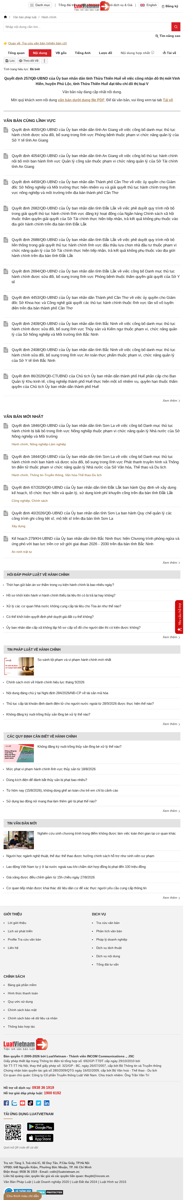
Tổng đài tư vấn (107, 964)
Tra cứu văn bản (108, 923)
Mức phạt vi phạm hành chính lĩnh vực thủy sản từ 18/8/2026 (51, 769)
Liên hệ (13, 948)
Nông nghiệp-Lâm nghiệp (48, 444)
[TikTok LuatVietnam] (30, 1103)
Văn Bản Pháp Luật (17, 1182)
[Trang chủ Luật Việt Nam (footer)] (92, 1044)
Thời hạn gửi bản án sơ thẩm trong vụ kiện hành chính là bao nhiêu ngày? (60, 585)
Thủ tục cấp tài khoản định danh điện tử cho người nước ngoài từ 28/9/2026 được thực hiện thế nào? (80, 703)
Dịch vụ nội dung (108, 956)
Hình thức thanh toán (23, 993)
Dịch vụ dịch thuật (109, 948)
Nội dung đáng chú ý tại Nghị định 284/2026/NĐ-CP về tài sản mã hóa (57, 693)
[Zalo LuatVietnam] (14, 1103)
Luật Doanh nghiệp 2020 (51, 1182)
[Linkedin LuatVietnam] (46, 1103)
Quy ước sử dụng (20, 1001)
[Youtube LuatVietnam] (22, 1103)
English (152, 5)
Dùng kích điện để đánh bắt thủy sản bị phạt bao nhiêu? (46, 780)
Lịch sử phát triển (20, 931)
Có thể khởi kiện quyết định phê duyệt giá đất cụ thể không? (50, 617)
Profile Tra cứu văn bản (24, 939)
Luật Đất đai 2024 (84, 1182)
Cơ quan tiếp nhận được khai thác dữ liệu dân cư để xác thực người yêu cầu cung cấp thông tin (76, 888)
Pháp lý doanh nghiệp (111, 939)
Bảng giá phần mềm (22, 985)
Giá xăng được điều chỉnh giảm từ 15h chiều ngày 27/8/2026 (50, 877)
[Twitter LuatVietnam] (38, 1103)
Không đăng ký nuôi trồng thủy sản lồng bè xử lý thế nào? (48, 714)
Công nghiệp (21, 500)
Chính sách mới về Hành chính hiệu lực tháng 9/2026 (45, 682)
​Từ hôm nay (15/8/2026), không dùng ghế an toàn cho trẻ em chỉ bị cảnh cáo (62, 790)
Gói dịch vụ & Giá (120, 5)
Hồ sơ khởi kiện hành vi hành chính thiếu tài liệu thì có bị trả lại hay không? (60, 595)
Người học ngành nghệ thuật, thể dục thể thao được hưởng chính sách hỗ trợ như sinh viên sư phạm (80, 856)
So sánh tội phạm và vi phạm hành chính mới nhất (74, 660)
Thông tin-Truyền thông (46, 475)
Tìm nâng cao (169, 36)
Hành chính (20, 444)
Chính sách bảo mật (22, 1010)
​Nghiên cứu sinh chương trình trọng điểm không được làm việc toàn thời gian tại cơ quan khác (106, 833)
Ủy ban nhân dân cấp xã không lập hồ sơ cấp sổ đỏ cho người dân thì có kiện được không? (73, 627)
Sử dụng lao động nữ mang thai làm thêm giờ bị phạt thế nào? (51, 801)
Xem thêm (170, 400)
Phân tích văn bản (109, 931)
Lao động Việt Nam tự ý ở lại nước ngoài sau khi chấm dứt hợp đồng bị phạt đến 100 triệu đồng (76, 867)
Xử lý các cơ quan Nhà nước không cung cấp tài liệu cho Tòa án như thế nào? (63, 606)
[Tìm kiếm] (175, 26)
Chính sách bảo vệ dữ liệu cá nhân (32, 1018)
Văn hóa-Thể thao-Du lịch (83, 475)
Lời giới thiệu (17, 923)
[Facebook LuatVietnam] (6, 1103)
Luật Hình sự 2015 (113, 1182)
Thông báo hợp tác (21, 1026)
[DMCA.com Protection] (49, 1194)
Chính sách (40, 500)
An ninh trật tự (22, 552)
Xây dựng (18, 526)
